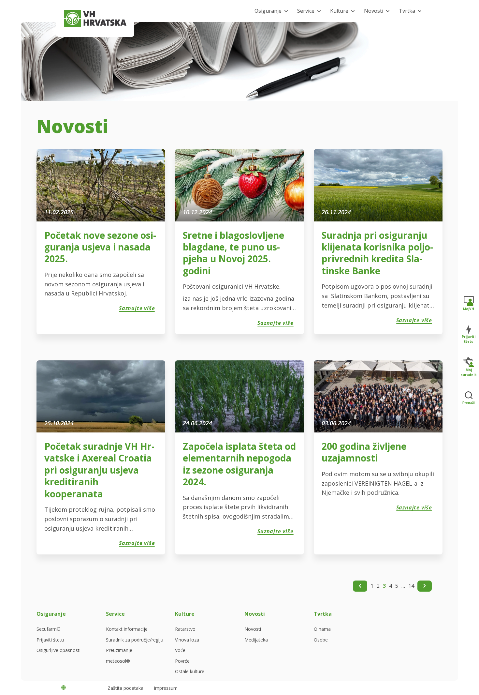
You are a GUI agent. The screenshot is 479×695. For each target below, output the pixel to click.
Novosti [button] (373, 10)
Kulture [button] (339, 10)
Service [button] (305, 10)
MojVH (468, 308)
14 (411, 585)
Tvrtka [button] (407, 10)
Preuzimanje (119, 650)
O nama (322, 629)
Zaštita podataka (125, 688)
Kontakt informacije (127, 629)
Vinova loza (187, 640)
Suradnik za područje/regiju (134, 640)
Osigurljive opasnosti (58, 650)
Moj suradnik (468, 372)
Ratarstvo (185, 629)
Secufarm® (48, 629)
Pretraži (468, 402)
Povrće (182, 661)
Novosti (252, 629)
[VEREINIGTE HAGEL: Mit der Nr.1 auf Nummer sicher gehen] (95, 18)
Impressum (166, 688)
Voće (180, 650)
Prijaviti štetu (50, 640)
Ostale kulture (189, 671)
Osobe (321, 640)
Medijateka (256, 640)
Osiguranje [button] (268, 10)
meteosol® (118, 661)
